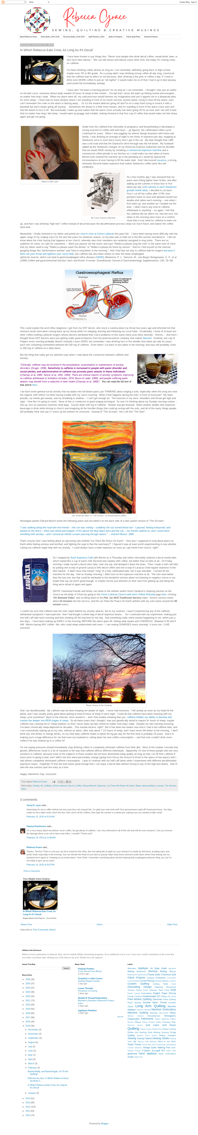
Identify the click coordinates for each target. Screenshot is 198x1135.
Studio (130, 1044)
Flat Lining (171, 996)
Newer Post (26, 924)
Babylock (172, 968)
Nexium (147, 338)
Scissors (165, 1032)
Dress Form (142, 990)
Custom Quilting (138, 983)
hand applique (148, 1053)
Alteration (132, 968)
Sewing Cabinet (144, 1038)
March (31, 1063)
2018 (28, 1013)
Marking (153, 1013)
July (30, 1046)
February (32, 1067)
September (33, 1038)
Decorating (134, 986)
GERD (99, 257)
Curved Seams (161, 981)
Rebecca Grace (34, 847)
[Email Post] (54, 782)
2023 (28, 992)
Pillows (138, 1022)
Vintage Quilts (150, 1047)
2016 (28, 1021)
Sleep (138, 786)
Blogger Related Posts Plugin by (34, 918)
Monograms (170, 1016)
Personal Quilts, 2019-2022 (74, 37)
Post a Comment (32, 871)
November (33, 1033)
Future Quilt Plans (133, 37)
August (31, 1042)
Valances (138, 1048)
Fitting (164, 996)
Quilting (133, 1028)
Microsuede (163, 1013)
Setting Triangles (167, 1035)
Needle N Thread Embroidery (92, 998)
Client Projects (136, 977)
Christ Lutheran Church (64, 786)
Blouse (173, 971)
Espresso (101, 786)
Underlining (160, 1045)
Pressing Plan (169, 1022)
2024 (28, 987)
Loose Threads (85, 988)
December (33, 1029)
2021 (28, 1000)
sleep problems (149, 786)
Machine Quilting (138, 1012)
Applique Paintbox (87, 1010)
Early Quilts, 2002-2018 (50, 37)
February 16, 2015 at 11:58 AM (41, 837)
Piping (144, 1022)
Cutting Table (160, 984)
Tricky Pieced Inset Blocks (90, 971)
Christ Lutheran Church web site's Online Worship (128, 594)
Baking (131, 971)
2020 (28, 1004)
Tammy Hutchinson (36, 826)
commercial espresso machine (144, 150)
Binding (163, 971)
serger (131, 1057)
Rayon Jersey (145, 1029)
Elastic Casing (134, 993)
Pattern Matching (162, 1019)
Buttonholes (142, 975)
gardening (132, 1053)
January (32, 1093)
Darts (174, 984)
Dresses (153, 990)
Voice (23, 789)
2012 (28, 1106)
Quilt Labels (152, 1025)
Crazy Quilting (133, 981)
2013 (28, 1102)
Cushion (172, 981)
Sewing (132, 1038)
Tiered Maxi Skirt (149, 1045)
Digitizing (159, 987)
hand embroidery (167, 1054)
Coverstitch (171, 978)
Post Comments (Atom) (44, 929)
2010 (28, 1115)
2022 (28, 996)
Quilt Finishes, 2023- (97, 37)
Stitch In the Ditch (167, 1041)
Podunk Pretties (86, 968)
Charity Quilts (153, 974)
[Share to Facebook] (67, 781)
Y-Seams (146, 1050)
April (30, 1059)
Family (131, 996)
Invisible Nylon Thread (155, 1002)
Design (147, 986)
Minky (173, 1012)
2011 (28, 1111)
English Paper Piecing (164, 993)
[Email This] (59, 781)
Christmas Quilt (168, 974)
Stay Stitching (151, 1042)
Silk (134, 1041)
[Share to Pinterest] (70, 781)
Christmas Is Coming (87, 991)
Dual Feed (164, 990)
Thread (137, 1044)
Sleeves (141, 1042)
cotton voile (171, 1051)
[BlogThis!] (61, 781)
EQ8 (173, 989)
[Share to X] (64, 781)
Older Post (172, 924)
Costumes (161, 977)
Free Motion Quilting (140, 999)
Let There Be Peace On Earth (120, 786)
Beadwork (141, 971)
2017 (28, 1017)
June (30, 1050)
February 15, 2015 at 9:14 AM (41, 816)
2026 (28, 979)
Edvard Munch (89, 786)
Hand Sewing (134, 1003)
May (30, 1055)
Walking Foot (164, 1047)
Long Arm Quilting (150, 1006)
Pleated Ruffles (155, 1022)
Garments (157, 999)
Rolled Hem (157, 1029)
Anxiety (36, 786)
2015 (28, 1026)
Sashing (143, 1032)
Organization (134, 1019)
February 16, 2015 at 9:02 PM (41, 864)
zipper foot (138, 1057)
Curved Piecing (146, 980)
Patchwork (147, 1018)
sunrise (160, 786)
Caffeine (48, 786)
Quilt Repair (169, 1025)
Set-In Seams (151, 1036)
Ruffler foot (133, 1032)
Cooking (150, 978)
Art (41, 786)
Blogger (104, 1123)
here (34, 385)
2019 (28, 1009)
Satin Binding (154, 1032)
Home (99, 924)
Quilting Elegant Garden (89, 981)
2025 (28, 983)
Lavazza (161, 160)
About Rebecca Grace (28, 37)
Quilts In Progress (115, 37)
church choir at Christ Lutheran (97, 233)
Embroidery (146, 993)
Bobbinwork (132, 975)
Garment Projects (151, 37)
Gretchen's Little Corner (90, 978)
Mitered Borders (136, 1016)
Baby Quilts (161, 968)
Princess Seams (135, 1025)
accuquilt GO (158, 1050)
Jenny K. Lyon (34, 805)
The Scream (170, 786)
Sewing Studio (160, 1038)
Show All (120, 1017)
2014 (28, 1098)
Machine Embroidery (163, 1009)
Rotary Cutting (169, 1029)
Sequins (140, 1036)
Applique (143, 968)
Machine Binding (143, 1010)
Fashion (138, 996)
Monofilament (154, 1016)
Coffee (79, 786)
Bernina (152, 971)
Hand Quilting (169, 999)
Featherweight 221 (151, 996)
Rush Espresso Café (81, 557)
